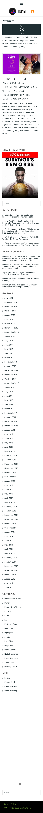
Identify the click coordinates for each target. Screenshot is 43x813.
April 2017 (8, 404)
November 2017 (11, 374)
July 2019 (8, 319)
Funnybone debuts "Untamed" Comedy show (21, 279)
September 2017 (11, 383)
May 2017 (8, 400)
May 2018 (8, 349)
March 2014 (9, 553)
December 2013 (11, 566)
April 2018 (8, 353)
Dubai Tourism (31, 37)
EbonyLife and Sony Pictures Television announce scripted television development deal (20, 266)
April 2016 (8, 447)
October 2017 (10, 379)
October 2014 (10, 523)
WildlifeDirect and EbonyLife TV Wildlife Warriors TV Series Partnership (20, 238)
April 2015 (8, 498)
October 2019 (10, 310)
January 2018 (10, 366)
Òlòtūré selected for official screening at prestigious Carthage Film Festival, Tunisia (20, 244)
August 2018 (9, 336)
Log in (7, 678)
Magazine (8, 645)
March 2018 (9, 357)
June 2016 (8, 438)
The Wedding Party (17, 46)
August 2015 (9, 481)
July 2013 (8, 583)
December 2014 (11, 515)
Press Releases (11, 658)
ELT (6, 620)
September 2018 (11, 332)
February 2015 (10, 506)
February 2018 (10, 362)
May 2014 (8, 544)
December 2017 (11, 370)
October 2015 (10, 472)
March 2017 (9, 408)
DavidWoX (6, 256)
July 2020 (8, 298)
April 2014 (8, 549)
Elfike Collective (9, 40)
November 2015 (11, 468)
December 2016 (11, 421)
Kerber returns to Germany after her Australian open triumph (19, 285)
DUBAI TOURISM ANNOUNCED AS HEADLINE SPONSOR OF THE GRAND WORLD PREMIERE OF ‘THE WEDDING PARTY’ (19, 89)
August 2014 (9, 532)
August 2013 (9, 579)
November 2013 (11, 570)
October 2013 (10, 574)
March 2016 (9, 451)
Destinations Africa (12, 598)
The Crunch (9, 662)
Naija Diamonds (11, 654)
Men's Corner (9, 649)
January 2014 (10, 562)
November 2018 (11, 327)
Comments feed (11, 686)
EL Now (7, 611)
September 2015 (11, 476)
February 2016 (10, 455)
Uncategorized (10, 666)
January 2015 (10, 510)
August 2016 (9, 430)
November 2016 (11, 425)
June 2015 (8, 489)
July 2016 (8, 434)
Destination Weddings (14, 37)
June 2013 (8, 587)
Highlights (8, 632)
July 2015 (8, 485)
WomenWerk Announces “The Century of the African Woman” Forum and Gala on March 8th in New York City (21, 258)
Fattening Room (11, 624)
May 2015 (8, 493)
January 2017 (10, 417)
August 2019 (9, 315)
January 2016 (10, 459)
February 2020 (10, 302)
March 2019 (9, 323)
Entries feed (9, 682)
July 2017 (8, 391)
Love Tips (8, 641)
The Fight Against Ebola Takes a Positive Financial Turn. (19, 273)
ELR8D (7, 615)
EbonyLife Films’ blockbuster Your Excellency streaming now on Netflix (18, 216)
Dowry (7, 603)
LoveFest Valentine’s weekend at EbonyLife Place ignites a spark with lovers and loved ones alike (20, 223)
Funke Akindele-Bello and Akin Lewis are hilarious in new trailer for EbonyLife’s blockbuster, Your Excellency (20, 231)
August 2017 (9, 387)
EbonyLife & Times (12, 607)
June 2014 (8, 540)
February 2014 (10, 557)
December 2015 (11, 464)
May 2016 (8, 442)
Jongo (7, 637)
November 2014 (11, 519)
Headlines (8, 628)
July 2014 (8, 536)
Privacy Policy (10, 804)
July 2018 (8, 340)
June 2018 (8, 344)
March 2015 (9, 502)
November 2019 (11, 306)
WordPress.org (10, 690)
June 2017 (8, 396)
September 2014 (11, 527)
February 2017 (10, 413)
